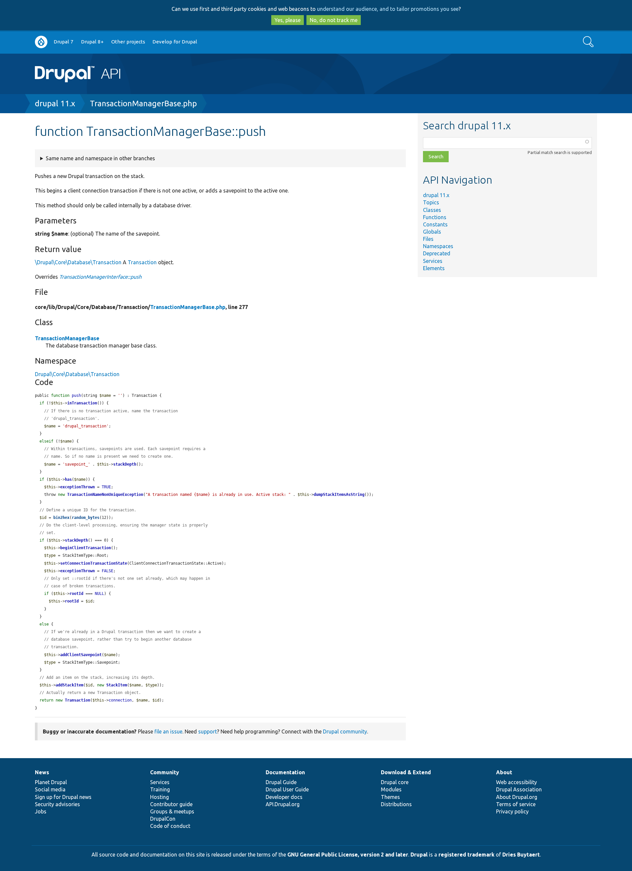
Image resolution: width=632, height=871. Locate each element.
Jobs (40, 811)
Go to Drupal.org (41, 42)
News (42, 772)
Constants (435, 224)
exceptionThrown (77, 487)
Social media (50, 789)
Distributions (396, 804)
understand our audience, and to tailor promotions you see (388, 9)
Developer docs (284, 797)
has (68, 479)
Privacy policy (512, 811)
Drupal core (394, 782)
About (504, 772)
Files (428, 239)
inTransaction (82, 403)
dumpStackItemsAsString (339, 494)
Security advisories (57, 804)
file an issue (168, 731)
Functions (434, 217)
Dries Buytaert (521, 855)
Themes (390, 797)
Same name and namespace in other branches (100, 158)
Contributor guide (171, 804)
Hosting (159, 797)
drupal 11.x (55, 103)
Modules (391, 789)
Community (164, 772)
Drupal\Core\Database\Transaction (77, 374)
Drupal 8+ (92, 41)
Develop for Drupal (174, 41)
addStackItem (69, 685)
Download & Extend (406, 772)
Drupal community (345, 731)
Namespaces (438, 246)
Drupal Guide (281, 782)
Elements (434, 268)
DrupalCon (162, 819)
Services (432, 261)
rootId (76, 593)
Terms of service (516, 804)
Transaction (142, 262)
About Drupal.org (516, 797)
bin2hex (61, 517)
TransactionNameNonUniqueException (105, 494)
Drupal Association (519, 789)
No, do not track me (333, 20)
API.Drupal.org (283, 804)
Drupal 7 (63, 41)
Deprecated (436, 253)
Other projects (128, 41)
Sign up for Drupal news (63, 797)
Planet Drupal (51, 782)
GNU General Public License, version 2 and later (347, 855)
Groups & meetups (172, 811)
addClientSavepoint (81, 655)
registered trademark (466, 855)
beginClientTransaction (85, 548)
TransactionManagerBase (67, 338)
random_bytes (85, 517)
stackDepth (124, 464)
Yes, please (288, 20)
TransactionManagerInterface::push (100, 277)
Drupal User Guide (287, 789)
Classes (432, 210)
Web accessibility (516, 782)
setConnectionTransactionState (93, 563)
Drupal (419, 855)
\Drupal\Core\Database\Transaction (78, 262)
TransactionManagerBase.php (143, 103)
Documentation (285, 772)
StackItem (116, 685)
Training (160, 789)
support (207, 731)
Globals (432, 232)
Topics (431, 202)
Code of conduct (170, 826)
